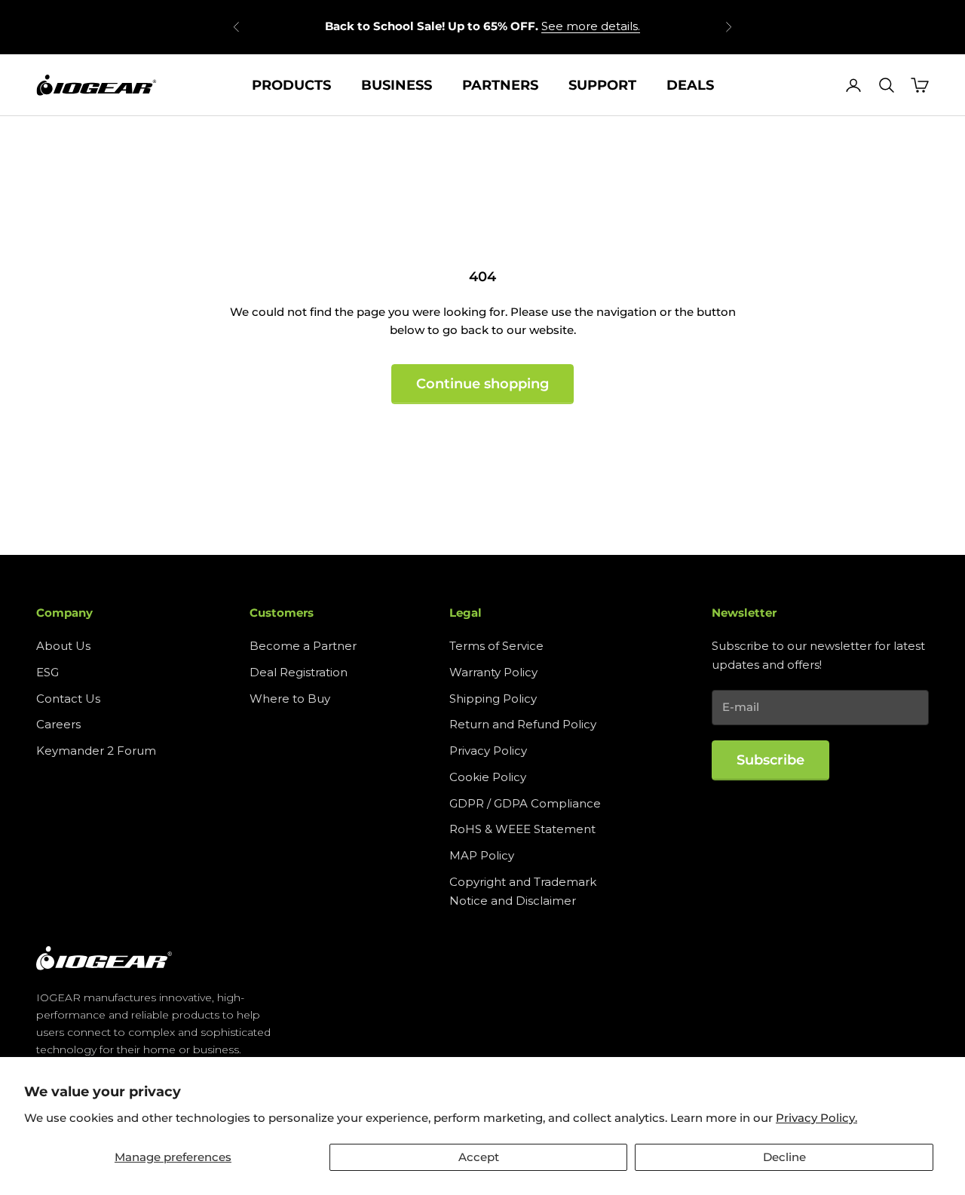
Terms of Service (496, 646)
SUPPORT (602, 85)
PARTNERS (500, 85)
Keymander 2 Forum (96, 750)
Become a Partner (303, 646)
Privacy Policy (488, 750)
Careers (58, 724)
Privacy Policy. (816, 1118)
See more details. (590, 26)
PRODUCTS (291, 85)
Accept (478, 1157)
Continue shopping (482, 383)
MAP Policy (481, 855)
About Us (63, 646)
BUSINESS (396, 85)
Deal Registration (299, 672)
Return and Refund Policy (522, 724)
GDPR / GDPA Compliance (525, 803)
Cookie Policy (487, 777)
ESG (47, 672)
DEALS (690, 85)
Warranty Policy (493, 672)
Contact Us (68, 698)
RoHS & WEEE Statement (522, 829)
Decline (784, 1157)
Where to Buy (290, 698)
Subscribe (770, 760)
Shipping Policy (493, 698)
